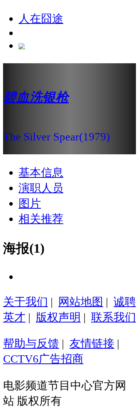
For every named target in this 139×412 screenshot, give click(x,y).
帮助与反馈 (31, 343)
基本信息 (41, 172)
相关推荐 (41, 219)
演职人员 (41, 188)
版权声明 (58, 317)
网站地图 (80, 301)
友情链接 (92, 343)
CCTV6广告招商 (43, 359)
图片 (30, 203)
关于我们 (25, 301)
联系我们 (113, 317)
